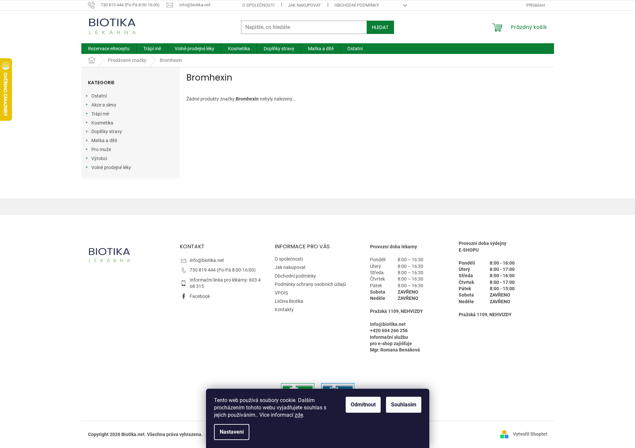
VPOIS (281, 293)
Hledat (380, 27)
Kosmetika (102, 122)
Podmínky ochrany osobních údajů (310, 284)
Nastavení (232, 432)
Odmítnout (363, 404)
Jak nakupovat (304, 5)
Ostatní (99, 96)
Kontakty (284, 309)
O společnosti (258, 5)
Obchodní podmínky (356, 5)
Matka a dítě (104, 140)
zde (299, 415)
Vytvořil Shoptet (530, 434)
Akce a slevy (103, 105)
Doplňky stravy (106, 131)
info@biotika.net (207, 260)
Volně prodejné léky (111, 167)
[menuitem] (108, 48)
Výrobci (99, 158)
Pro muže (101, 149)
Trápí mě (100, 113)
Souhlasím (403, 404)
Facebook (200, 296)
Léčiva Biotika (289, 301)
